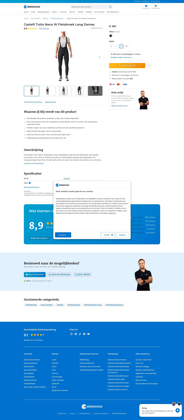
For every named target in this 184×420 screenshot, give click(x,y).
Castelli (67, 179)
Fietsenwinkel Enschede (118, 383)
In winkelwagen (126, 66)
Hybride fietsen (30, 380)
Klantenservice (155, 1)
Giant (54, 367)
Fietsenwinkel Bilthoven (118, 376)
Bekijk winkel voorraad (120, 57)
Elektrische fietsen (32, 360)
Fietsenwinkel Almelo (117, 360)
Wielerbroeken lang (92, 305)
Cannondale (57, 377)
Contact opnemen (143, 360)
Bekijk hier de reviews (33, 340)
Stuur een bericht (36, 275)
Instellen (107, 235)
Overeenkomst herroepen (147, 384)
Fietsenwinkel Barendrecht (119, 363)
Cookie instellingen (100, 413)
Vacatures (137, 1)
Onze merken (99, 12)
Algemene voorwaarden (146, 373)
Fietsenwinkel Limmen (117, 390)
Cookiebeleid (84, 413)
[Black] (110, 35)
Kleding (45, 18)
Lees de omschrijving (33, 163)
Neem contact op (118, 106)
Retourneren (141, 380)
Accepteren (62, 235)
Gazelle (55, 363)
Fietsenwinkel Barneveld (118, 367)
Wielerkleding (73, 305)
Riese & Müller (58, 380)
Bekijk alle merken (60, 391)
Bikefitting (84, 360)
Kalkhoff (55, 384)
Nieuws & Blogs (142, 367)
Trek (53, 370)
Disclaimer (62, 413)
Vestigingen (145, 1)
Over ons (139, 363)
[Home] (32, 7)
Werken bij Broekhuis (145, 370)
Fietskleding (31, 305)
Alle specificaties (31, 187)
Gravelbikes (29, 373)
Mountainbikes (30, 370)
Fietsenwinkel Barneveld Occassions (118, 371)
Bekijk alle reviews (39, 238)
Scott (54, 387)
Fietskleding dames (57, 18)
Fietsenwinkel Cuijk (116, 379)
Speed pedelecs (30, 363)
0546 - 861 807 (84, 275)
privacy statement (109, 213)
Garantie (139, 377)
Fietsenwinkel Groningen (118, 386)
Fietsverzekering (87, 363)
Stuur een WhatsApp (61, 275)
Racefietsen (29, 367)
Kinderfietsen (30, 384)
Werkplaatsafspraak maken (91, 370)
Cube (54, 360)
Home (26, 18)
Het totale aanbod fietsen (35, 387)
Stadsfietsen (29, 377)
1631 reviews (44, 29)
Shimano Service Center (90, 367)
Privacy (72, 413)
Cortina (55, 373)
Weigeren (122, 235)
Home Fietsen (35, 18)
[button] (31, 91)
